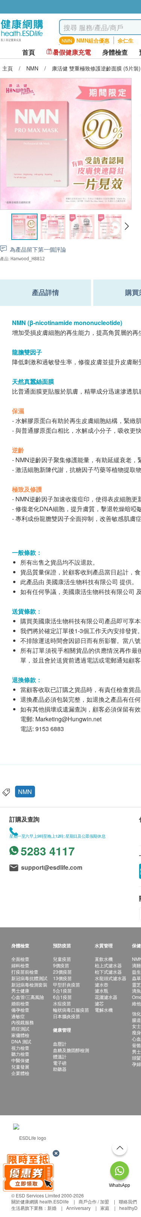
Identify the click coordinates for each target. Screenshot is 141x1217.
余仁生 (125, 40)
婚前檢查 (20, 1003)
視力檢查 (20, 1047)
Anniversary (78, 1208)
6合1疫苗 (62, 997)
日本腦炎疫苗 (66, 1016)
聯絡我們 (128, 1201)
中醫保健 (20, 1060)
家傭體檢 (20, 1035)
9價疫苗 (61, 965)
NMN (25, 791)
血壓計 (60, 1043)
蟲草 (136, 978)
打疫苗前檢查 (24, 971)
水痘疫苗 (62, 1003)
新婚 (51, 1208)
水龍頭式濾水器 (110, 978)
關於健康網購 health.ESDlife (40, 1201)
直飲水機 (104, 959)
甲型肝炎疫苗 (66, 984)
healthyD (128, 1208)
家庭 (104, 1208)
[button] (126, 226)
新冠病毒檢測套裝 (29, 984)
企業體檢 (20, 1073)
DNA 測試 (21, 1041)
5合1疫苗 (62, 990)
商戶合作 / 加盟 (94, 1201)
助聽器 (60, 1069)
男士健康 (20, 990)
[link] (29, 1137)
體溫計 (60, 1056)
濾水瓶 (101, 990)
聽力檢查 (20, 1054)
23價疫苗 (62, 971)
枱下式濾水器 (108, 971)
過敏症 (18, 1016)
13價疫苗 (62, 978)
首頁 (28, 52)
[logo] (22, 41)
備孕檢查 (20, 1009)
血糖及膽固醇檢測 (71, 1050)
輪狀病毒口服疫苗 (71, 1009)
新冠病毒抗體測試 (29, 978)
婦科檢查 (20, 965)
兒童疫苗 (62, 959)
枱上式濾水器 (108, 965)
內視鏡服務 (22, 1022)
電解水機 (104, 1009)
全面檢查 (20, 959)
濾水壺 (101, 984)
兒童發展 (20, 1066)
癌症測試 (20, 1028)
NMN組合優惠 (92, 40)
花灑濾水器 (106, 997)
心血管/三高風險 (27, 997)
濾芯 (99, 1003)
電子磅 (60, 1063)
